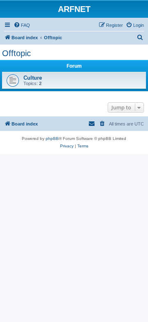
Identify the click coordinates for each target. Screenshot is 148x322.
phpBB (52, 138)
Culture (32, 78)
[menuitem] (22, 25)
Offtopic (16, 53)
